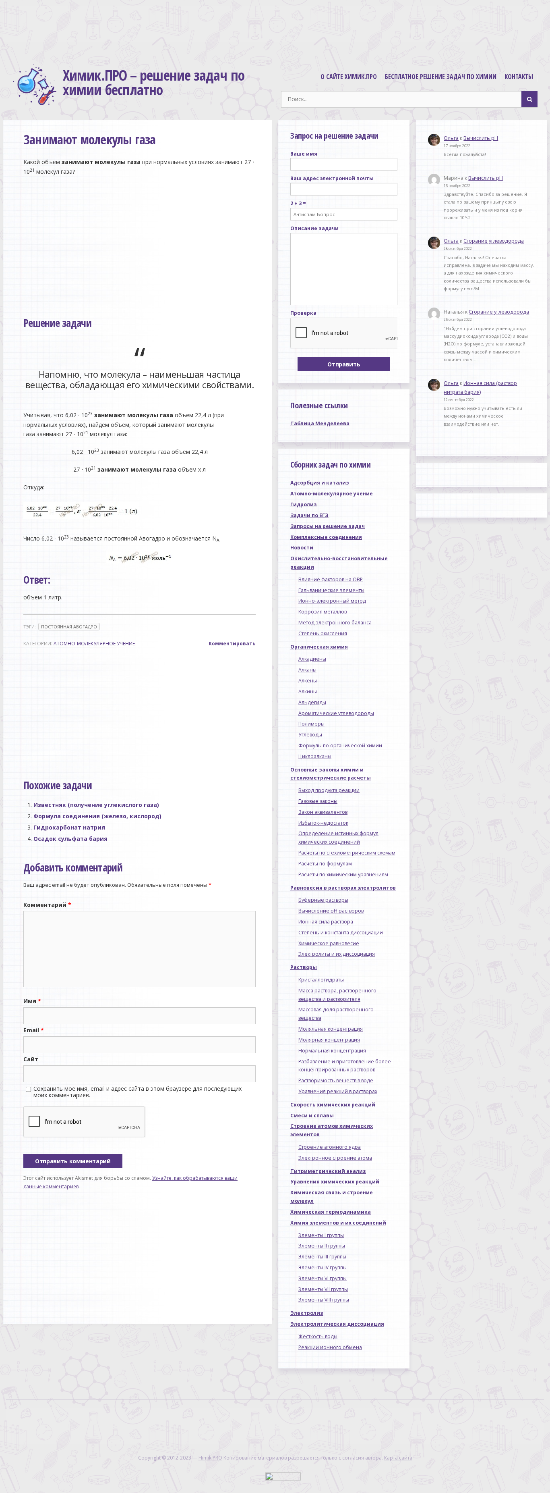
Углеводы (310, 734)
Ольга (451, 138)
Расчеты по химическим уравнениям (343, 874)
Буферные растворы (323, 899)
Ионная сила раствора (325, 921)
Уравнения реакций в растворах (337, 1091)
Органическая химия (319, 646)
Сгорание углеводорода (493, 240)
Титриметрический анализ (328, 1171)
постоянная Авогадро (69, 627)
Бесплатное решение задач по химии (440, 76)
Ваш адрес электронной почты (332, 178)
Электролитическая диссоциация (337, 1323)
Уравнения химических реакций (334, 1181)
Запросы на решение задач (327, 526)
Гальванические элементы (331, 590)
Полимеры (311, 723)
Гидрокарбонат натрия (69, 827)
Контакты (519, 76)
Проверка (303, 313)
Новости (301, 547)
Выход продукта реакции (329, 790)
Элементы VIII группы (323, 1299)
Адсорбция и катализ (319, 482)
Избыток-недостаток (323, 822)
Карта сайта (398, 1457)
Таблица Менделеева (319, 423)
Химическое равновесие (328, 943)
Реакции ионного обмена (330, 1347)
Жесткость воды (317, 1336)
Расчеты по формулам (325, 863)
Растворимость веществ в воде (335, 1080)
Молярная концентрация (329, 1039)
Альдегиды (312, 702)
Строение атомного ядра (329, 1147)
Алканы (307, 669)
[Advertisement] (275, 30)
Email (33, 1030)
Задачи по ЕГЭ (309, 515)
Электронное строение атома (335, 1157)
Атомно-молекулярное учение (94, 643)
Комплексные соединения (326, 537)
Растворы (303, 967)
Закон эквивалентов (322, 812)
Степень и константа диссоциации (340, 932)
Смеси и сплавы (312, 1115)
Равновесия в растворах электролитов (343, 887)
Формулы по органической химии (340, 745)
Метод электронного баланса (335, 622)
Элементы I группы (321, 1235)
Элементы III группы (322, 1256)
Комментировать (232, 643)
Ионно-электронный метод (332, 600)
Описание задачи (314, 228)
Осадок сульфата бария (70, 838)
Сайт (30, 1059)
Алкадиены (312, 658)
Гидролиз (303, 504)
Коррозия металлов (322, 611)
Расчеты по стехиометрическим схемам (346, 852)
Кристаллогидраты (321, 979)
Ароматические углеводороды (336, 713)
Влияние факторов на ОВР (330, 579)
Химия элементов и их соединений (338, 1222)
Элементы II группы (321, 1245)
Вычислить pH (480, 138)
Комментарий (47, 905)
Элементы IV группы (322, 1267)
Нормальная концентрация (332, 1050)
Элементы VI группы (322, 1278)
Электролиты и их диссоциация (336, 953)
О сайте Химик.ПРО (348, 76)
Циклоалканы (314, 756)
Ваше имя (303, 153)
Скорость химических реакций (332, 1104)
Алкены (307, 680)
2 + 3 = (298, 203)
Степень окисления (322, 633)
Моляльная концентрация (330, 1028)
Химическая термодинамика (330, 1211)
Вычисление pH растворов (331, 910)
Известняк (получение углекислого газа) (96, 805)
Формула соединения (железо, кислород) (97, 816)
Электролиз (306, 1313)
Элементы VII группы (323, 1289)
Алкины (307, 691)
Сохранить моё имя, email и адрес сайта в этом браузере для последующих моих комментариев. (137, 1091)
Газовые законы (317, 801)
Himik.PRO (210, 1457)
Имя (32, 1001)
